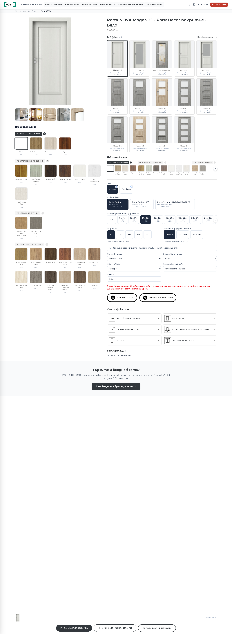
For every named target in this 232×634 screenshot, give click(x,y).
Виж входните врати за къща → (116, 386)
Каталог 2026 (219, 4)
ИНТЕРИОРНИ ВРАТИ (31, 4)
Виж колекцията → (207, 37)
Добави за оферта (76, 628)
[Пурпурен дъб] (65, 171)
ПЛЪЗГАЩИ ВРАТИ (53, 4)
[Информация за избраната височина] (187, 242)
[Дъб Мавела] (94, 254)
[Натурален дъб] (21, 254)
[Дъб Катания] (36, 143)
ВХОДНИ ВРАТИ (72, 4)
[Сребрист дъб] (36, 223)
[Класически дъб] (79, 254)
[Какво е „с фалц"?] (116, 187)
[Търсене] (188, 4)
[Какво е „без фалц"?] (131, 187)
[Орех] (65, 143)
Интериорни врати (29, 11)
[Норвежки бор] (21, 193)
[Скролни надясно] (215, 169)
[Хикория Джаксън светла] (65, 277)
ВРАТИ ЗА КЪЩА (89, 4)
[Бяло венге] (79, 171)
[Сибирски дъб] (36, 277)
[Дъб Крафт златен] (36, 254)
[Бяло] (21, 143)
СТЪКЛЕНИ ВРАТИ (154, 4)
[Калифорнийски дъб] (65, 254)
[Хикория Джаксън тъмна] (50, 277)
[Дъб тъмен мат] (79, 277)
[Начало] (16, 11)
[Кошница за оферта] (194, 4)
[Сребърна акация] (36, 171)
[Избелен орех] (50, 143)
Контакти (203, 4)
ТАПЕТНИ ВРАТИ (107, 4)
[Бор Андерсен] (94, 171)
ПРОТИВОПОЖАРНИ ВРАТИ (130, 4)
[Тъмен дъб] (50, 171)
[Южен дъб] (50, 254)
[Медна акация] (21, 171)
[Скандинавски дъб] (21, 277)
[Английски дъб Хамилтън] (21, 223)
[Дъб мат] (94, 277)
